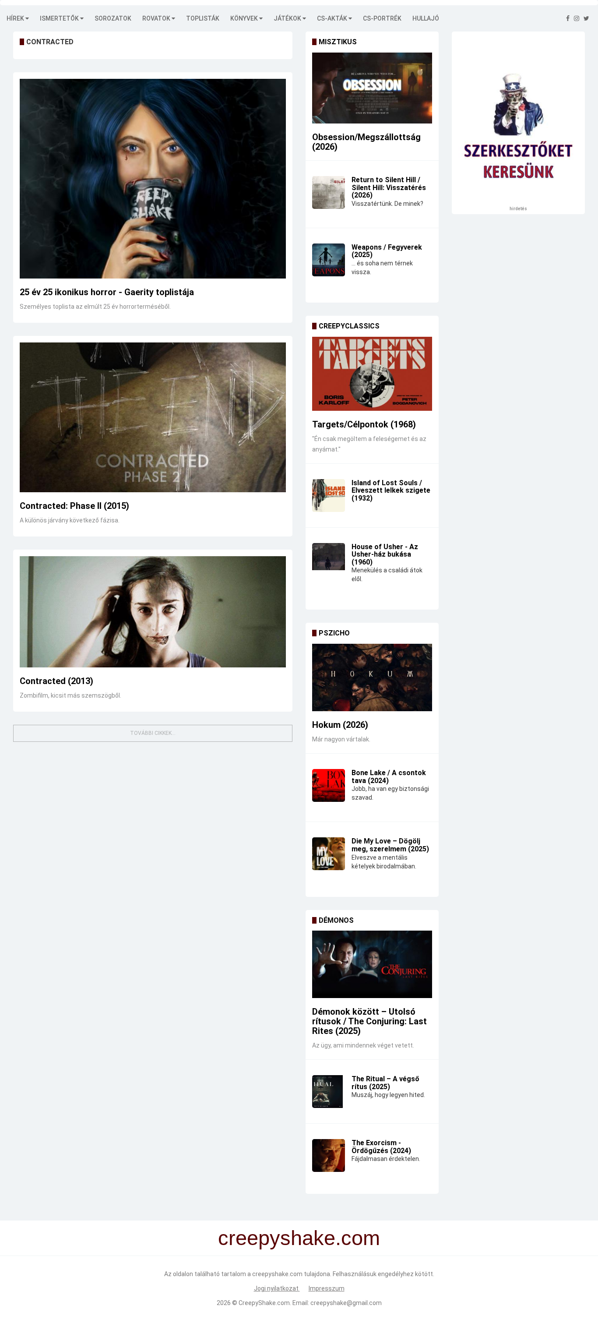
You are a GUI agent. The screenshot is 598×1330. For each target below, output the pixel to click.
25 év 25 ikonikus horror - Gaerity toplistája (107, 292)
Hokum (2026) (340, 725)
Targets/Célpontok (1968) (364, 424)
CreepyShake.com (264, 1302)
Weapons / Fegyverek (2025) (387, 251)
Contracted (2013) (56, 681)
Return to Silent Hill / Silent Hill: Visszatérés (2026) (389, 187)
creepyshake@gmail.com (346, 1302)
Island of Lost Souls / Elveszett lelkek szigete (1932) (391, 490)
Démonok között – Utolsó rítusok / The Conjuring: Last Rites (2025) (369, 1021)
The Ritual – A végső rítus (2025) (385, 1083)
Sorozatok (113, 18)
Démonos (336, 920)
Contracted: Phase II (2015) (74, 506)
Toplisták (202, 18)
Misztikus (338, 42)
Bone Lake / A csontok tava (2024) (389, 777)
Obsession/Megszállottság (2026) (366, 142)
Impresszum (327, 1288)
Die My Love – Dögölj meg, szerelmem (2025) (390, 845)
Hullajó (425, 18)
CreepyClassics (349, 326)
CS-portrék (382, 18)
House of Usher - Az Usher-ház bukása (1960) (385, 554)
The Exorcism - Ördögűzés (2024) (381, 1147)
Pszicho (334, 633)
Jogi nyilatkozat (277, 1288)
